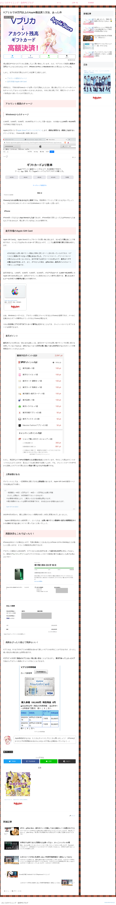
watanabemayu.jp (109, 902)
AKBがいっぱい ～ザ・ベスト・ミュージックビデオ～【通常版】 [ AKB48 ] (97, 71)
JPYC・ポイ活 (8, 752)
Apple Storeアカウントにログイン (29, 130)
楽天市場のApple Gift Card (17, 81)
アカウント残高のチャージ (17, 78)
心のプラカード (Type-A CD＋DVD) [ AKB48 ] (15, 799)
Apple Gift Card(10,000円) (11, 300)
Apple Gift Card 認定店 (12, 506)
